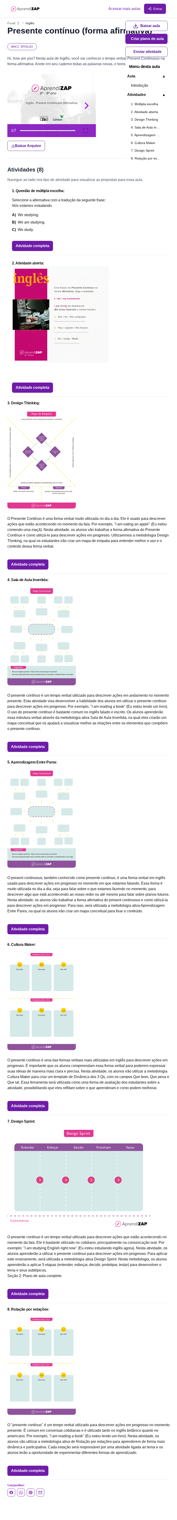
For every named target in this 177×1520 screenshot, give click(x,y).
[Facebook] (11, 1492)
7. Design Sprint (142, 150)
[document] (88, 112)
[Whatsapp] (21, 1492)
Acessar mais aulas (124, 9)
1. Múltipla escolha (144, 104)
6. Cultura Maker (143, 143)
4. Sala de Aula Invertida (148, 127)
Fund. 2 (13, 23)
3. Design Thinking (144, 119)
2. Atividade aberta (144, 112)
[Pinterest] (31, 1492)
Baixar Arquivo (28, 146)
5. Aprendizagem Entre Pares (148, 135)
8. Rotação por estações (148, 158)
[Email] (40, 1492)
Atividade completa (32, 246)
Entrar (157, 9)
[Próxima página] (86, 105)
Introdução (139, 85)
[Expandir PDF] (85, 131)
